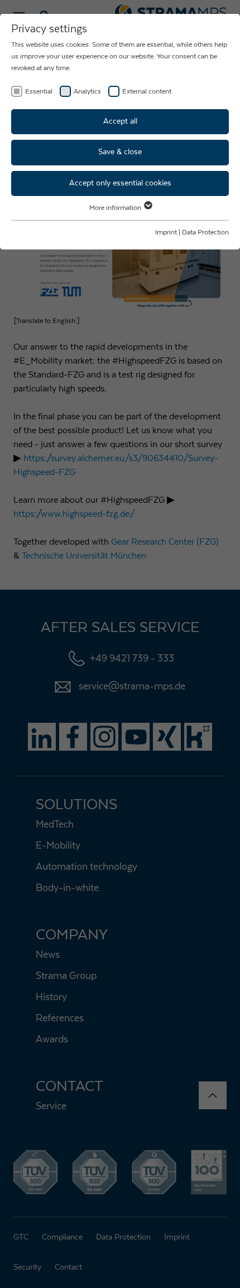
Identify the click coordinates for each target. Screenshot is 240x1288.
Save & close (120, 152)
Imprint (166, 232)
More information (116, 208)
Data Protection (205, 232)
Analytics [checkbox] (87, 91)
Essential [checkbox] (38, 91)
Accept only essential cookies (120, 183)
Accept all (120, 121)
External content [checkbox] (146, 91)
